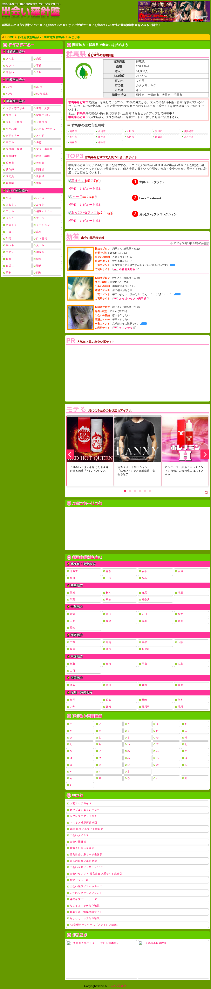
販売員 (10, 176)
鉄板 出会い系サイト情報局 (86, 828)
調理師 (40, 169)
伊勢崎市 (189, 131)
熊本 (180, 699)
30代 (39, 86)
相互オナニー (44, 211)
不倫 (39, 65)
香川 (108, 685)
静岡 (180, 620)
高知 (180, 685)
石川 (144, 614)
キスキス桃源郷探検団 (83, 822)
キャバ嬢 (11, 128)
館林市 (73, 142)
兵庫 (72, 649)
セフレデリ (126, 327)
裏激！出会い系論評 (82, 848)
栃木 (108, 592)
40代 (9, 93)
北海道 (74, 571)
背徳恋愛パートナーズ (83, 899)
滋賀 (108, 642)
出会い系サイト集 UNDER (86, 867)
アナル (10, 211)
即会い (10, 72)
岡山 (144, 663)
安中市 (73, 137)
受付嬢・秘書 (14, 149)
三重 (72, 642)
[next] (204, 454)
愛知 (72, 627)
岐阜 (144, 620)
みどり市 (189, 137)
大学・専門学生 (15, 108)
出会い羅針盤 (78, 841)
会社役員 (41, 122)
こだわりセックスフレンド (86, 892)
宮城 (180, 571)
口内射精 (41, 238)
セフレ (10, 65)
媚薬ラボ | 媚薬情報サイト (86, 912)
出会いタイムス (79, 835)
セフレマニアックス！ (83, 816)
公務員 (10, 162)
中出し (10, 231)
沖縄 (180, 706)
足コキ (40, 245)
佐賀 (108, 699)
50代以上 (42, 93)
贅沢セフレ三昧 (79, 880)
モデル (10, 142)
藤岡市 (102, 137)
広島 (180, 663)
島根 (108, 663)
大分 (72, 706)
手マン (10, 252)
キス (8, 197)
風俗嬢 (40, 176)
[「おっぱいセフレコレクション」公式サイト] (90, 212)
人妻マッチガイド (81, 803)
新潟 (72, 614)
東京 (108, 599)
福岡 (72, 699)
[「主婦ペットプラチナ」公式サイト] (84, 180)
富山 (108, 614)
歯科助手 (11, 155)
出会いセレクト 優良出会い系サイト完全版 (96, 873)
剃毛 (8, 238)
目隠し (10, 265)
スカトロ (11, 225)
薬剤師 (10, 169)
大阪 (180, 642)
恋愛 (39, 58)
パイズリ (41, 197)
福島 (144, 578)
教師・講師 (43, 155)
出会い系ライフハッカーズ (86, 886)
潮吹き (40, 252)
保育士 (40, 142)
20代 (9, 86)
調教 (8, 272)
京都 (144, 642)
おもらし (11, 204)
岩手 (144, 571)
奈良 (108, 649)
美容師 (40, 162)
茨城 (72, 592)
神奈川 (146, 599)
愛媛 (144, 685)
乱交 (39, 231)
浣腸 (39, 258)
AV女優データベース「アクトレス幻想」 (95, 924)
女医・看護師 (44, 149)
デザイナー (13, 135)
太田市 (130, 131)
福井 (180, 614)
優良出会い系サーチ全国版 (86, 854)
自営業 (10, 183)
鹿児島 (146, 706)
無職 (39, 183)
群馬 (144, 592)
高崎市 (73, 131)
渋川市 (159, 131)
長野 (108, 620)
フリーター (13, 115)
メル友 (10, 58)
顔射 (39, 272)
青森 (108, 571)
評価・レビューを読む (86, 188)
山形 (108, 578)
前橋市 (102, 131)
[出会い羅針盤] (31, 11)
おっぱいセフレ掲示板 (132, 298)
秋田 (72, 578)
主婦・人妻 (43, 108)
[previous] (70, 454)
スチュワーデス (45, 128)
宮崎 (108, 706)
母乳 (8, 258)
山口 (72, 670)
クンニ (10, 218)
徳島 (72, 685)
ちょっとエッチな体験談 (85, 905)
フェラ (40, 218)
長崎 (144, 699)
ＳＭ (39, 72)
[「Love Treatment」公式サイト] (82, 196)
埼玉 (180, 592)
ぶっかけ (41, 204)
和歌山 (146, 649)
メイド (40, 135)
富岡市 (130, 137)
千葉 (72, 599)
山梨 (72, 620)
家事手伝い (43, 115)
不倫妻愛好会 (127, 269)
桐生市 (102, 142)
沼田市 (159, 137)
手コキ (10, 245)
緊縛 (39, 265)
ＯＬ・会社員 (14, 122)
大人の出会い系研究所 (83, 860)
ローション (43, 225)
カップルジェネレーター (85, 809)
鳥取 (72, 663)
